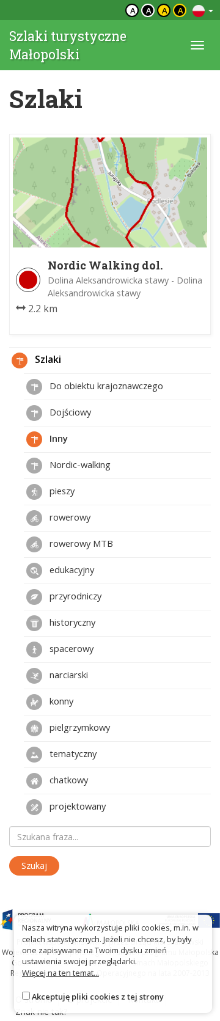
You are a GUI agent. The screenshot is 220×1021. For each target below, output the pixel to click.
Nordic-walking (79, 464)
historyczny (71, 622)
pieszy (61, 491)
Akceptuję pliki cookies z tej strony (98, 996)
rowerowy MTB (80, 543)
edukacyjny (70, 569)
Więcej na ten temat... (60, 972)
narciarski (67, 674)
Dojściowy (69, 412)
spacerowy (70, 648)
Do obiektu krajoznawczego (105, 385)
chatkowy (67, 780)
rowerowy (68, 517)
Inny (57, 438)
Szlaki (46, 359)
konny (60, 701)
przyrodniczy (74, 596)
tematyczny (72, 753)
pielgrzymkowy (78, 727)
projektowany (76, 806)
